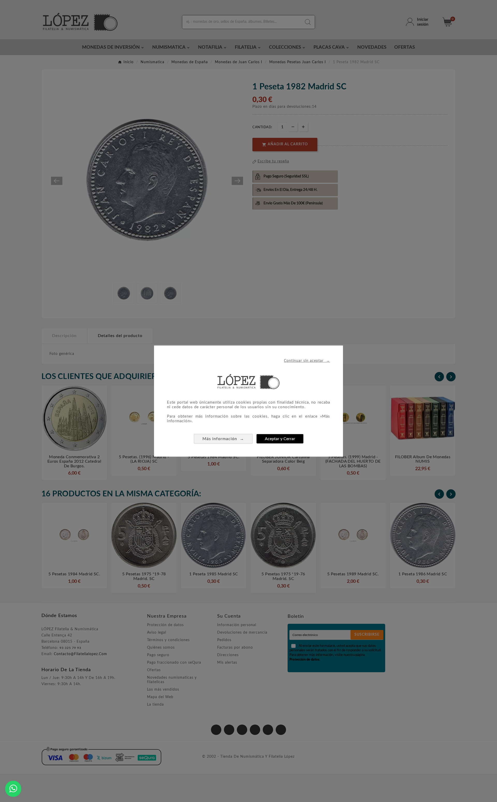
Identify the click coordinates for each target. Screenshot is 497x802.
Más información (223, 438)
